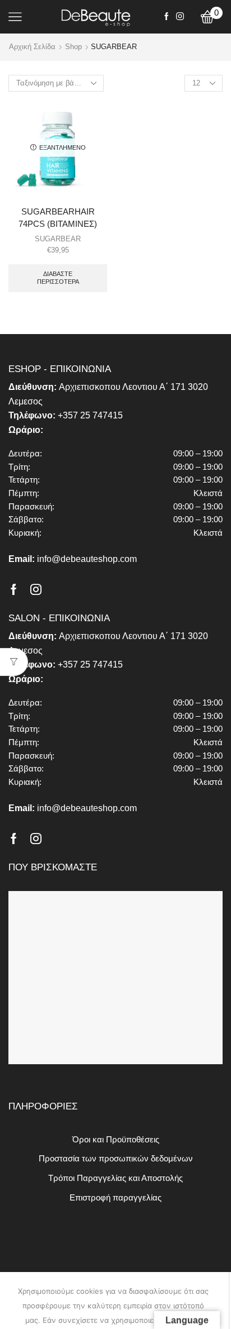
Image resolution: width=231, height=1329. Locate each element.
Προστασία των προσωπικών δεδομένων (116, 1158)
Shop (73, 46)
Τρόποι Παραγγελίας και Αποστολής (115, 1178)
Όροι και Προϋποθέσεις (115, 1139)
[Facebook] (166, 16)
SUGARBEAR (58, 239)
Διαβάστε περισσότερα (58, 277)
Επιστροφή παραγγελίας (115, 1197)
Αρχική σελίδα (32, 46)
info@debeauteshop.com (87, 559)
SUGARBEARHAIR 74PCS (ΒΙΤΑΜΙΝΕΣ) (58, 217)
